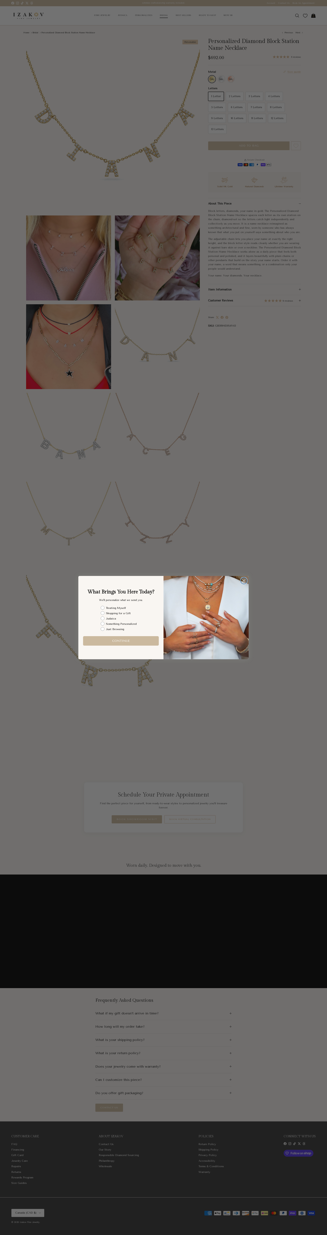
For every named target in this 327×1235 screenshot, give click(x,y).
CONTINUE (121, 641)
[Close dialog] (244, 580)
